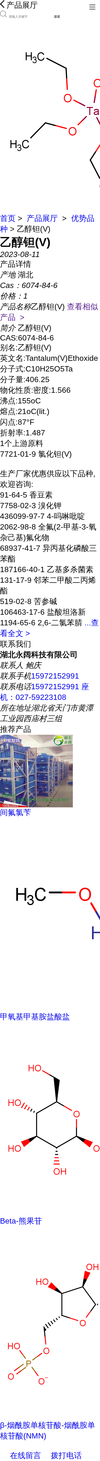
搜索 (57, 16)
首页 (8, 218)
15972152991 (55, 676)
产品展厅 (42, 218)
